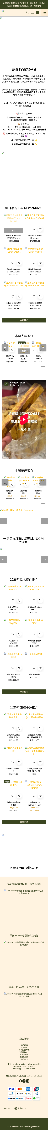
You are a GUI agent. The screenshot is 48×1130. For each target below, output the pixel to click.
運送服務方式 (24, 1050)
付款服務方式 (24, 1052)
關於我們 (24, 1045)
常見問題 (24, 1047)
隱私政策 (24, 1059)
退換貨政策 (24, 1054)
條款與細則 (24, 1057)
